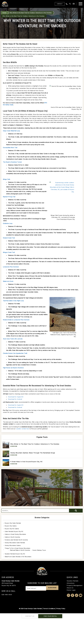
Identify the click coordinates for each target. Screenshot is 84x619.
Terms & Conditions (49, 608)
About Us (70, 588)
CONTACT (60, 4)
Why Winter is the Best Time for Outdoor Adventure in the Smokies (31, 13)
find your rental (50, 616)
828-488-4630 (7, 594)
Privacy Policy (60, 608)
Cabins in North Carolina (12, 537)
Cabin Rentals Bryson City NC (14, 531)
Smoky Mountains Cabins (13, 545)
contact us (29, 616)
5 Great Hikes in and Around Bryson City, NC (26, 461)
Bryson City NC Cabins (12, 528)
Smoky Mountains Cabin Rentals (15, 542)
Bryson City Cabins (10, 526)
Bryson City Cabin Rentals (13, 523)
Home (4, 13)
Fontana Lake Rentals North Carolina (16, 540)
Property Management (74, 585)
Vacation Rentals (72, 581)
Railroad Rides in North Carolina (20, 550)
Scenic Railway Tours (39, 550)
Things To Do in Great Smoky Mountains (17, 548)
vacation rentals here (22, 429)
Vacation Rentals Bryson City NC (15, 554)
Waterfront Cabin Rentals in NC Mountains (18, 556)
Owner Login (71, 590)
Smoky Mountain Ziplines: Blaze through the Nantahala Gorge (32, 453)
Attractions (70, 583)
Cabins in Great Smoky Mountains (15, 534)
